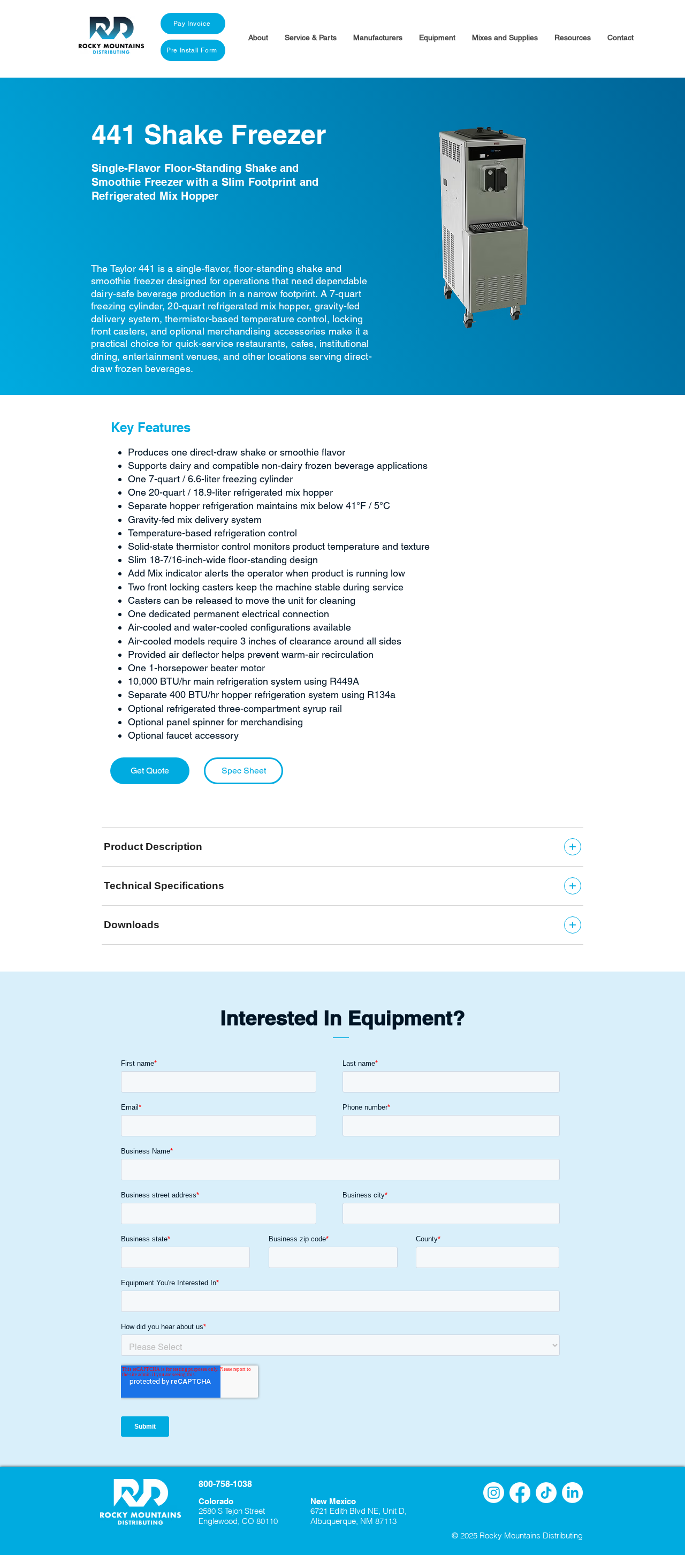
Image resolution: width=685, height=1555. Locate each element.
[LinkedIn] (572, 1492)
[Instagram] (493, 1492)
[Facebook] (519, 1492)
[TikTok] (546, 1492)
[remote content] (342, 886)
